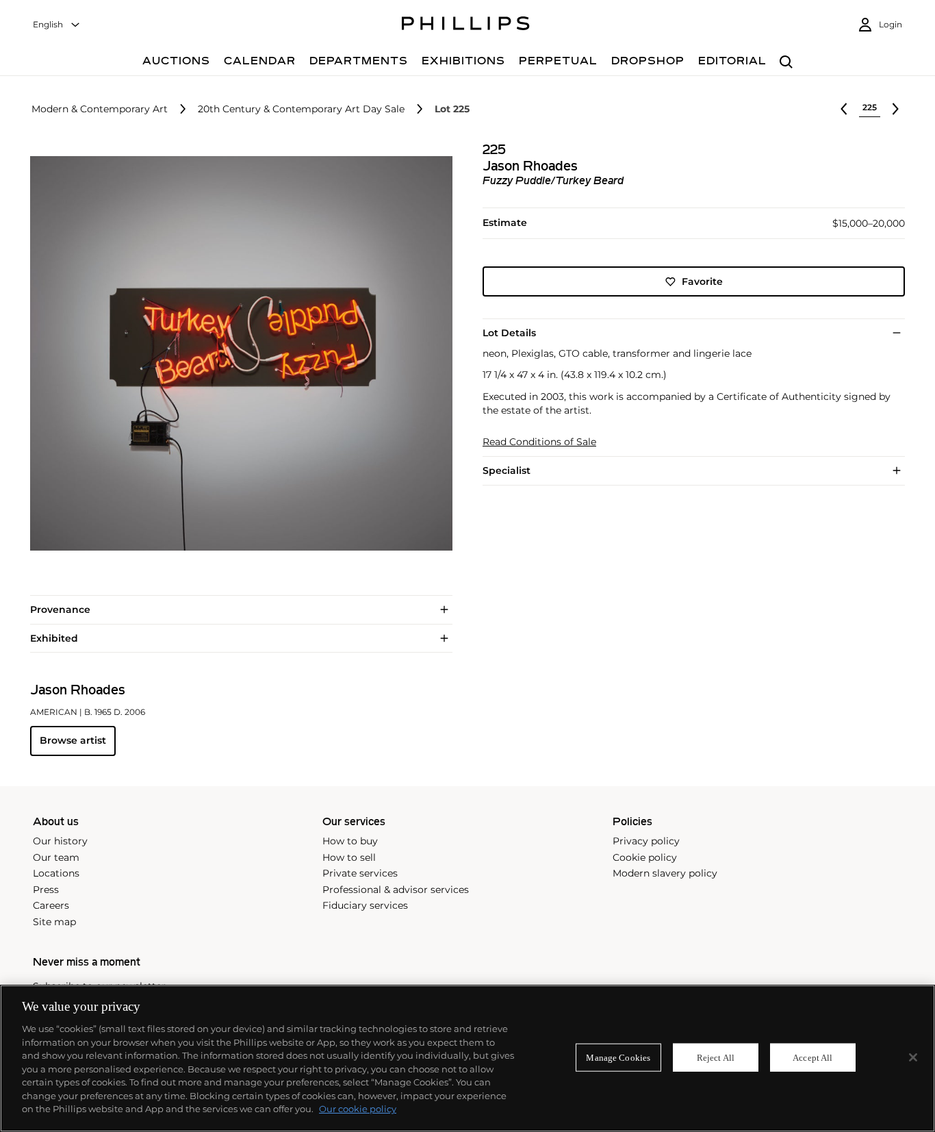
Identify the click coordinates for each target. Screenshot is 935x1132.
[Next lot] (895, 108)
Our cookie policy (357, 1108)
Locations (56, 873)
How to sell (349, 857)
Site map (54, 922)
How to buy (350, 841)
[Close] (913, 1057)
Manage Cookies (618, 1057)
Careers (51, 905)
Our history (60, 841)
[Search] (786, 62)
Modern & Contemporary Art (99, 109)
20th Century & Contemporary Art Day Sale (301, 109)
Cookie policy (645, 857)
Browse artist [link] (73, 740)
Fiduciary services (365, 905)
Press (46, 889)
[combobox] (57, 25)
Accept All (812, 1057)
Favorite (702, 281)
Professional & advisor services (395, 889)
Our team (56, 857)
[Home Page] (466, 25)
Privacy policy (646, 841)
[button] (237, 353)
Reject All (715, 1057)
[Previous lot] (844, 108)
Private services (360, 873)
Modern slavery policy (665, 873)
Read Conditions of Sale (539, 442)
